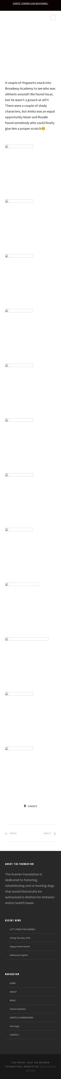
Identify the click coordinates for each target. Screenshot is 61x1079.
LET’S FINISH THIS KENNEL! (22, 929)
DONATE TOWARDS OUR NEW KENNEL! (30, 3)
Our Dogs (14, 1026)
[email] (30, 7)
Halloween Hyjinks (19, 955)
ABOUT (13, 991)
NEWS (13, 1000)
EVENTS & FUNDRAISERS (21, 1017)
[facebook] (36, 7)
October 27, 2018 (18, 59)
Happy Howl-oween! (20, 946)
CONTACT (14, 1034)
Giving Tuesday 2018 (20, 937)
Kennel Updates (18, 1008)
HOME (13, 983)
